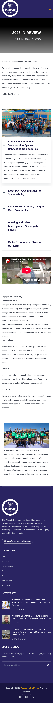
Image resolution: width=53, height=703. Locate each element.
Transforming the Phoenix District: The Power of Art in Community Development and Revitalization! (31, 632)
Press (4, 571)
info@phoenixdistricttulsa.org (19, 541)
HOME (20, 39)
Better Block (7, 581)
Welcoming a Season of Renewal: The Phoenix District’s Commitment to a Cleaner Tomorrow (31, 602)
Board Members (8, 586)
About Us (5, 562)
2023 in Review (8, 566)
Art (3, 576)
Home (4, 557)
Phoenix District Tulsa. (30, 688)
